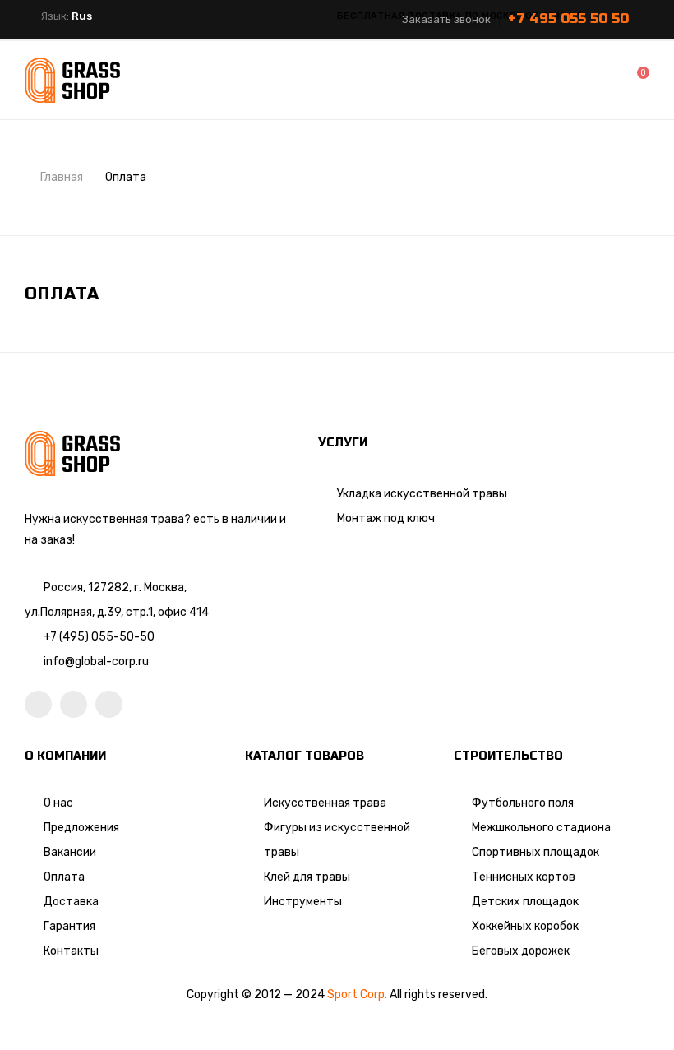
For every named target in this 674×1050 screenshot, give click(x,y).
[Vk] (38, 704)
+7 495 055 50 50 (568, 18)
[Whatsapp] (73, 704)
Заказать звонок (446, 19)
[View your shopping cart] (632, 80)
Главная (61, 177)
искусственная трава (123, 519)
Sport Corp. (357, 994)
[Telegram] (108, 704)
